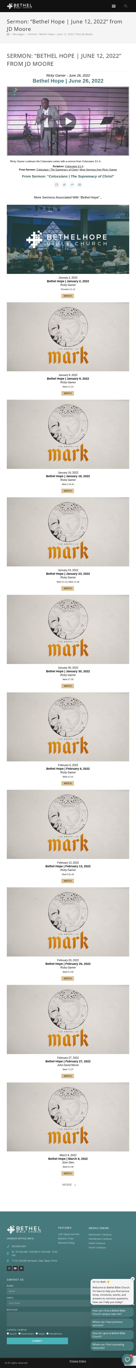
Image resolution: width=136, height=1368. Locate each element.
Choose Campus (17, 1329)
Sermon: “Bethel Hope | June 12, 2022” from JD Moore (60, 34)
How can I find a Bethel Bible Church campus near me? (109, 1312)
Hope (42, 1333)
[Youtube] (15, 1268)
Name (10, 1285)
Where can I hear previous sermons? (107, 1323)
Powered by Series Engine (68, 1193)
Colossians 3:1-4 (74, 166)
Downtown (27, 1333)
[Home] (8, 34)
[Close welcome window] (133, 1279)
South (13, 1333)
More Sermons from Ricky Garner (98, 169)
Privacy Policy (78, 1361)
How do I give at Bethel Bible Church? (109, 1334)
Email (10, 1297)
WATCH (67, 296)
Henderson (55, 1333)
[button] (114, 6)
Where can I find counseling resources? (108, 1346)
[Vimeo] (21, 1268)
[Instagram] (9, 1268)
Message (12, 1309)
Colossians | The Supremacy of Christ (57, 169)
